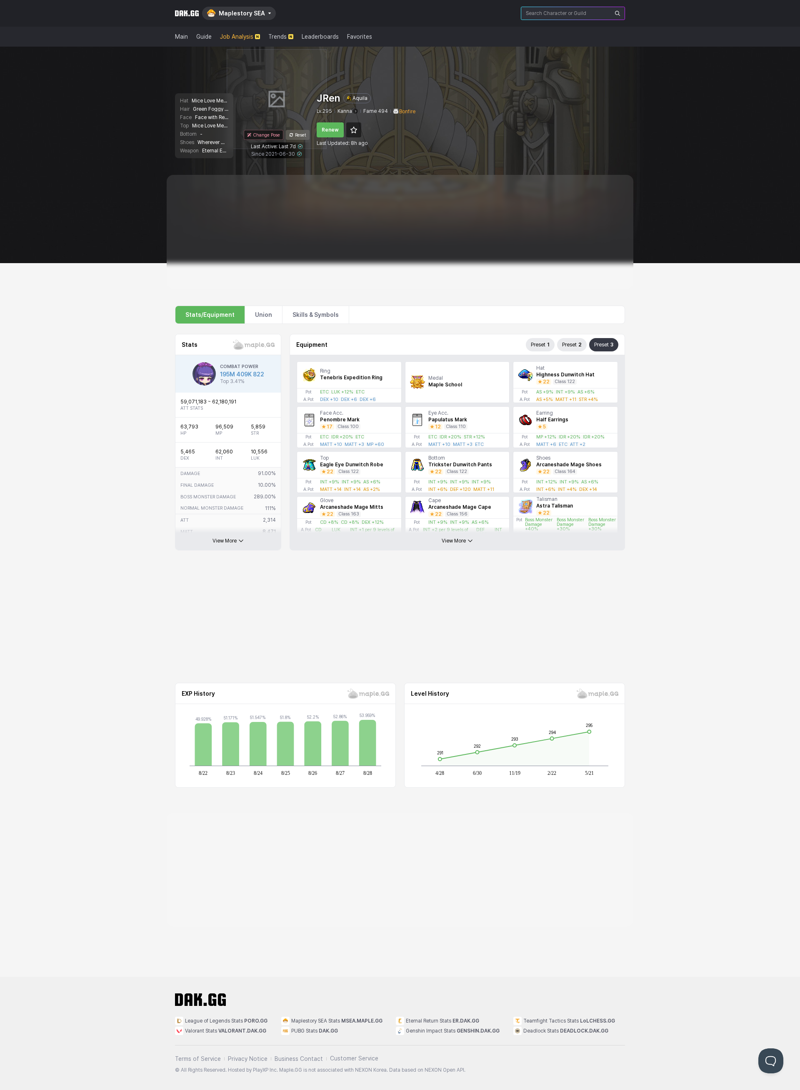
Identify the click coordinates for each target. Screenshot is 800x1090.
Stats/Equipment (210, 314)
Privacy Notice (248, 1059)
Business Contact (299, 1059)
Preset (540, 345)
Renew (330, 130)
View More (224, 541)
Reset (300, 135)
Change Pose (266, 135)
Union (263, 314)
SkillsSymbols (315, 314)
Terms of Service (198, 1059)
